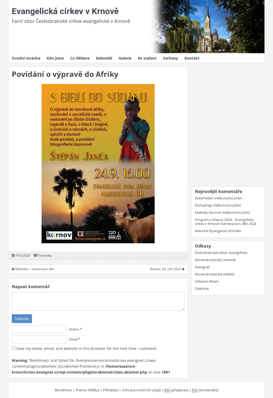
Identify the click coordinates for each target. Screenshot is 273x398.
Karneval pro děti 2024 (238, 223)
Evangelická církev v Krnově (65, 11)
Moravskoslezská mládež (214, 274)
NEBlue (93, 390)
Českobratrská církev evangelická (221, 252)
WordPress (63, 390)
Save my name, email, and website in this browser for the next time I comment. (87, 348)
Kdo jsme (55, 58)
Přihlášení (110, 390)
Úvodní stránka (26, 58)
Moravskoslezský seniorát (215, 259)
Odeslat (22, 318)
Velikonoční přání (228, 198)
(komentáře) (205, 390)
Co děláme (80, 58)
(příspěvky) (176, 390)
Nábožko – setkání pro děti (34, 269)
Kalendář (104, 58)
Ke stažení (147, 58)
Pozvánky (44, 255)
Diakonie (202, 288)
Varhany (170, 58)
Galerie (125, 58)
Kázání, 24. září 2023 (166, 269)
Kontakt (191, 58)
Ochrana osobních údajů (141, 390)
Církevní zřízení (207, 281)
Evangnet (202, 267)
